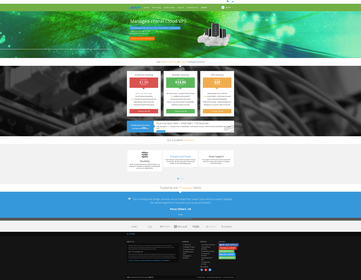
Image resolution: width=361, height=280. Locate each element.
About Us (187, 245)
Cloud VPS (180, 7)
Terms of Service (228, 277)
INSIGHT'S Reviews (187, 257)
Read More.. (166, 260)
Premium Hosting (209, 245)
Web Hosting (156, 7)
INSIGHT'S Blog (189, 247)
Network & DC (189, 249)
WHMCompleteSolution (184, 219)
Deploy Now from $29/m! (142, 38)
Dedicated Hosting (205, 263)
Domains (146, 7)
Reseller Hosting (169, 7)
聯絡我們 (204, 7)
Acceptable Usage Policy (214, 277)
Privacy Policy (201, 277)
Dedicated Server (192, 7)
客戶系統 (132, 234)
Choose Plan (143, 111)
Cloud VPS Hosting (205, 254)
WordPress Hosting (205, 248)
